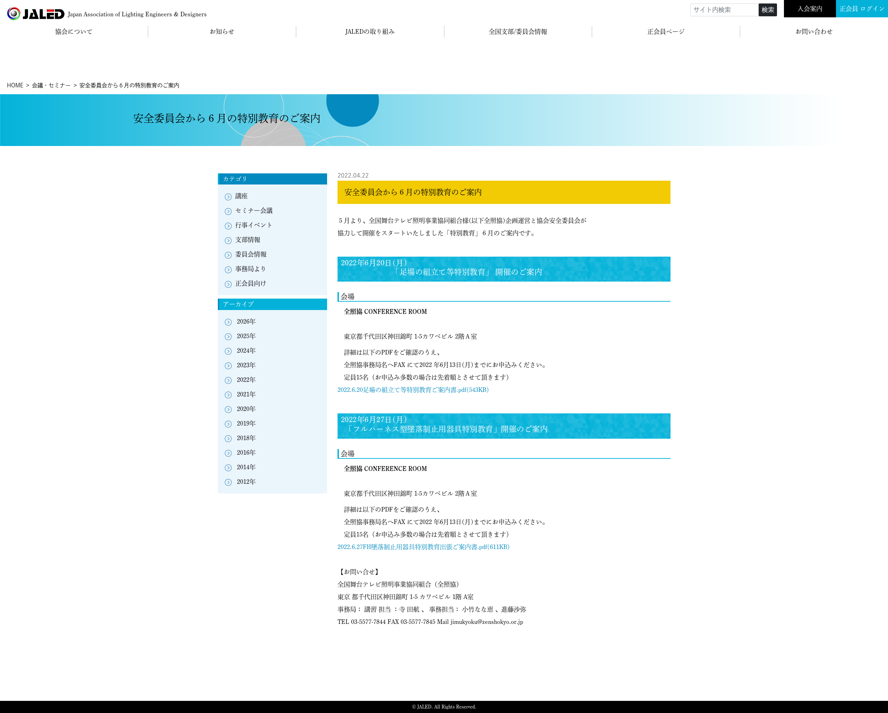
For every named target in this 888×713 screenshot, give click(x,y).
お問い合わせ (814, 31)
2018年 (246, 438)
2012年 (246, 482)
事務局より (250, 269)
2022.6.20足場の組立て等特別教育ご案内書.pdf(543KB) (413, 390)
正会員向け (250, 283)
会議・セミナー (51, 85)
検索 (768, 10)
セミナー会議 (254, 210)
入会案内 (809, 9)
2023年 (246, 365)
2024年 (246, 350)
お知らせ (222, 31)
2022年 (246, 380)
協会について (74, 31)
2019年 (246, 423)
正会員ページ (666, 31)
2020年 (246, 409)
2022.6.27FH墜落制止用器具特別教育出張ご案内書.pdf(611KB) (424, 547)
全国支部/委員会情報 (518, 31)
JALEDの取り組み (370, 31)
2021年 (246, 394)
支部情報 (247, 240)
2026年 (246, 321)
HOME (15, 85)
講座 (241, 196)
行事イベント (254, 225)
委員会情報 (250, 254)
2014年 (246, 467)
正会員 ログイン (862, 9)
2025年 (246, 336)
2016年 (246, 452)
